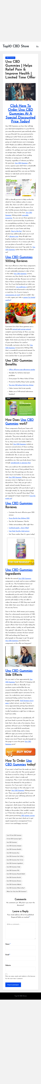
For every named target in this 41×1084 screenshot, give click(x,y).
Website (8, 965)
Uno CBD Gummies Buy (13, 853)
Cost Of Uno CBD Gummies (14, 835)
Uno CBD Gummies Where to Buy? (16, 888)
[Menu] (37, 46)
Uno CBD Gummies (21, 163)
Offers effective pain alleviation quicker (22, 369)
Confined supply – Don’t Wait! (19, 528)
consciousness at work (12, 295)
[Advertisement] (20, 21)
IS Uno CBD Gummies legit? (14, 838)
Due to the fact (16, 231)
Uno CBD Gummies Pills (13, 870)
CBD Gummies (10, 57)
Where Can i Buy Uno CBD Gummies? (16, 891)
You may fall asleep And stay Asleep (21, 385)
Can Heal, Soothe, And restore (19, 531)
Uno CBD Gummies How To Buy (15, 856)
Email (7, 954)
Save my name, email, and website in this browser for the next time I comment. (20, 977)
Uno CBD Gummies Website (14, 884)
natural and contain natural (21, 329)
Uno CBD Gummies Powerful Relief (16, 874)
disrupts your (13, 236)
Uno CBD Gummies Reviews (14, 881)
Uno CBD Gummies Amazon (14, 845)
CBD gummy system (28, 815)
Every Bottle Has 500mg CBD (19, 518)
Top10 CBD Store (16, 46)
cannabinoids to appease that (21, 463)
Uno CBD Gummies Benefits (14, 849)
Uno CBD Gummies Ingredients (15, 863)
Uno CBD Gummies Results (14, 877)
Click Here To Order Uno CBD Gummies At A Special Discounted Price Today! (20, 113)
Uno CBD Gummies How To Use (15, 860)
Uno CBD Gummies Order (13, 867)
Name (7, 944)
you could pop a (21, 287)
